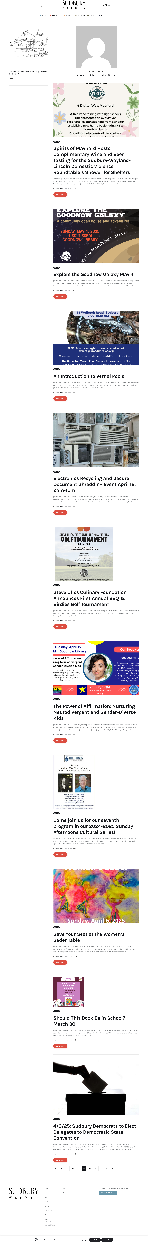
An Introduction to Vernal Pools (88, 376)
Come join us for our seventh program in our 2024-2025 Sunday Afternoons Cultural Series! (93, 826)
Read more (60, 194)
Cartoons (48, 1215)
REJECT (95, 1239)
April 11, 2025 (68, 290)
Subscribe (13, 78)
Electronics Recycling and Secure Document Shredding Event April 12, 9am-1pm (94, 484)
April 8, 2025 (68, 392)
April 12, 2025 (68, 188)
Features (48, 1193)
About (65, 1188)
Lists (50, 1223)
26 (90, 1168)
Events (56, 141)
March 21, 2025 (69, 956)
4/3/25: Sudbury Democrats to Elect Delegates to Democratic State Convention (94, 1132)
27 (96, 1168)
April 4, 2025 (68, 506)
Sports (47, 1197)
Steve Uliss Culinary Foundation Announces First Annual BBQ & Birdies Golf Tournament (90, 598)
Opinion (47, 1202)
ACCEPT (107, 1239)
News (47, 1188)
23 (73, 1168)
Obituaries (48, 1210)
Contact (65, 1193)
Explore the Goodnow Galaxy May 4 (93, 274)
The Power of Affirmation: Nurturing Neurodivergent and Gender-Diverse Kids (94, 712)
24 (79, 1168)
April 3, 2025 (68, 620)
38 (107, 1168)
